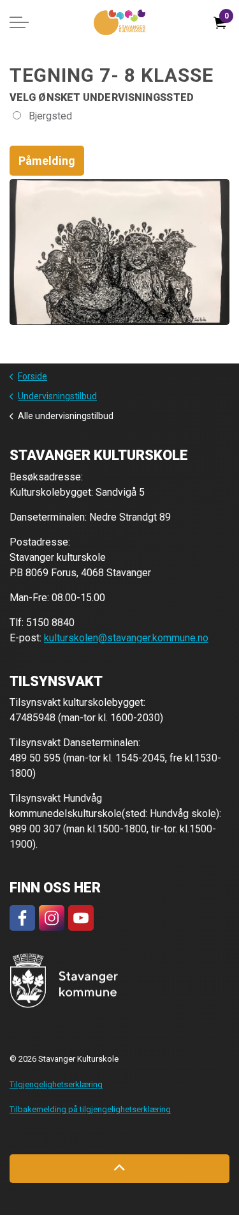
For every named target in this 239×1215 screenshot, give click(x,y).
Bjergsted (49, 116)
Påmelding (46, 160)
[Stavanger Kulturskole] (119, 22)
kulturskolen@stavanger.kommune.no (126, 638)
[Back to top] (119, 1168)
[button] (64, 981)
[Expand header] (19, 22)
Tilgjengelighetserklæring (56, 1084)
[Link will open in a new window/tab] (22, 918)
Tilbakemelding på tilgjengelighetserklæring (90, 1109)
